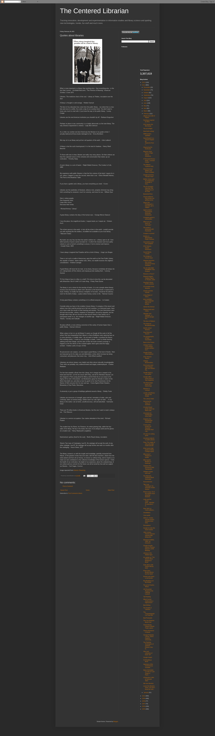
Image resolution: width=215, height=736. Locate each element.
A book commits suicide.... (148, 291)
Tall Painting (147, 597)
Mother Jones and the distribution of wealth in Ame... (148, 181)
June (145, 103)
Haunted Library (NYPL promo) (148, 283)
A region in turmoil (148, 233)
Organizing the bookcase (147, 148)
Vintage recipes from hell (148, 472)
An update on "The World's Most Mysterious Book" (149, 560)
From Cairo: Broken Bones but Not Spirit (148, 572)
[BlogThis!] (90, 476)
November (147, 90)
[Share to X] (92, 476)
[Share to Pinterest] (96, 476)
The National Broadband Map (149, 324)
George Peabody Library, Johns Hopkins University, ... (148, 637)
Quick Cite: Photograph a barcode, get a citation (148, 205)
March (146, 111)
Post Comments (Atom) (75, 493)
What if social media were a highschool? (148, 601)
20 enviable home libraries (148, 287)
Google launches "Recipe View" (148, 175)
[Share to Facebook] (94, 476)
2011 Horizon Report (147, 357)
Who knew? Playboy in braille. (147, 455)
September (147, 95)
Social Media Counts (147, 252)
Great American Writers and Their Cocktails (148, 170)
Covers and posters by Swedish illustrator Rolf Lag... (148, 428)
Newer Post (64, 490)
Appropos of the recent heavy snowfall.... (148, 665)
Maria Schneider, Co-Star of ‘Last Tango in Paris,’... (148, 672)
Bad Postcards (147, 618)
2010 (144, 696)
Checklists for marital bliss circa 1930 (147, 414)
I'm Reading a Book (147, 660)
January (146, 692)
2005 (144, 709)
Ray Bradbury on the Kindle (148, 581)
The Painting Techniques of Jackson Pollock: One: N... (148, 646)
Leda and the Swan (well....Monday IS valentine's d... (148, 503)
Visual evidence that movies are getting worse (148, 198)
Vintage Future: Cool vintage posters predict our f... (148, 347)
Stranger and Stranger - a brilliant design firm (148, 316)
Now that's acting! (148, 131)
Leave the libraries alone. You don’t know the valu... (149, 687)
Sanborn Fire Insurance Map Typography (148, 467)
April (145, 108)
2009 (144, 698)
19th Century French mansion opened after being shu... (149, 535)
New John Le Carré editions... (149, 509)
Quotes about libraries (147, 328)
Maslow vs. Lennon (146, 389)
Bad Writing (146, 605)
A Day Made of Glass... (147, 295)
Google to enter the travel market (149, 528)
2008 (144, 701)
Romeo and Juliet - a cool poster (149, 577)
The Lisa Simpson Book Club (148, 621)
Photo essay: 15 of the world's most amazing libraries (149, 494)
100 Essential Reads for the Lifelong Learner (148, 591)
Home (88, 490)
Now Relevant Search (147, 333)
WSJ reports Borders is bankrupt (147, 461)
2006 (144, 706)
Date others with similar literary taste (148, 566)
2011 (144, 85)
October (146, 92)
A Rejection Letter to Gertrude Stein (148, 679)
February (146, 113)
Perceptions (147, 525)
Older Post (111, 490)
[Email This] (88, 476)
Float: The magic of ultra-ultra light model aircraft (149, 444)
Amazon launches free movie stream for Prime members (149, 263)
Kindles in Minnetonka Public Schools (148, 237)
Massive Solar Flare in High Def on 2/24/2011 (148, 154)
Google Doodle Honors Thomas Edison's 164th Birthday (149, 548)
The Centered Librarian (94, 11)
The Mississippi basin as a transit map (148, 384)
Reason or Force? (148, 274)
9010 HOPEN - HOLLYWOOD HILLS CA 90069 (148, 302)
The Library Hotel (148, 399)
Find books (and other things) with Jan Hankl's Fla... (149, 367)
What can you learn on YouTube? (147, 223)
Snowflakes (146, 512)
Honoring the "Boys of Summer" (147, 403)
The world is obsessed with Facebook (148, 229)
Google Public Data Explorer (148, 353)
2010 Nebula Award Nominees (147, 247)
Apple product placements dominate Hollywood (147, 212)
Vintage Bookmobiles (148, 361)
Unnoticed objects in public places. (149, 439)
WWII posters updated (147, 134)
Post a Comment (68, 486)
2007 (144, 704)
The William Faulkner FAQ (148, 165)
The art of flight (147, 128)
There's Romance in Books (148, 631)
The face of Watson (149, 321)
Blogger (115, 721)
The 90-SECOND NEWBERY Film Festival (149, 269)
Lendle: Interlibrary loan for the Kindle (149, 394)
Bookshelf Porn (148, 194)
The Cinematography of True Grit (149, 613)
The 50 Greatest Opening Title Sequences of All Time (148, 189)
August (146, 98)
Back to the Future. (149, 342)
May (145, 106)
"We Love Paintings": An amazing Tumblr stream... (149, 487)
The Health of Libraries (147, 608)
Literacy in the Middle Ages (148, 553)
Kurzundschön (147, 482)
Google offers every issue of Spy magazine (148, 378)
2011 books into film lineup (148, 125)
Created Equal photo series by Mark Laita (148, 408)
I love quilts (146, 515)
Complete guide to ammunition (149, 218)
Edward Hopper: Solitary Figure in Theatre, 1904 (149, 278)
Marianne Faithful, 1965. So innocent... (148, 541)
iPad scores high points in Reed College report (148, 450)
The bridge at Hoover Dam (148, 257)
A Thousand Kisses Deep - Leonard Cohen (149, 160)
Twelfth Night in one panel (148, 373)
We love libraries (148, 683)
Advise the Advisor (149, 307)
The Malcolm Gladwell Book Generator (148, 477)
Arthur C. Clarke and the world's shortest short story (148, 520)
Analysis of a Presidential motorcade (147, 420)
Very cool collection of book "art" (147, 653)
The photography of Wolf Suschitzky (148, 338)
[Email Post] (84, 475)
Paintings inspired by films (148, 121)
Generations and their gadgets (148, 242)
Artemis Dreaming (79, 470)
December (147, 87)
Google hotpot (147, 657)
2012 (144, 82)
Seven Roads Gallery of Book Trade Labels (148, 626)
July (145, 100)
